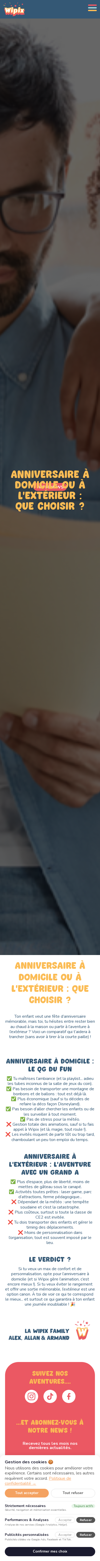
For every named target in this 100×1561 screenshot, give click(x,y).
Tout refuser (73, 1493)
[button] (92, 7)
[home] (13, 9)
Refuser (86, 1520)
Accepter (64, 1520)
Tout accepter (26, 1493)
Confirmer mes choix (50, 1551)
